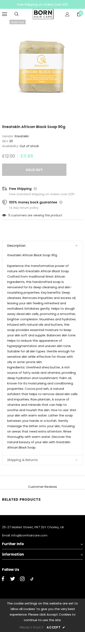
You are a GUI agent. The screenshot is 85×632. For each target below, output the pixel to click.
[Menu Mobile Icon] (4, 14)
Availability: (10, 146)
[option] (42, 62)
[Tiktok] (32, 579)
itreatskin (22, 136)
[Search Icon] (20, 14)
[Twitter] (12, 579)
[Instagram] (22, 579)
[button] (42, 246)
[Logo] (43, 14)
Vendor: (8, 136)
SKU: (5, 141)
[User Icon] (67, 14)
